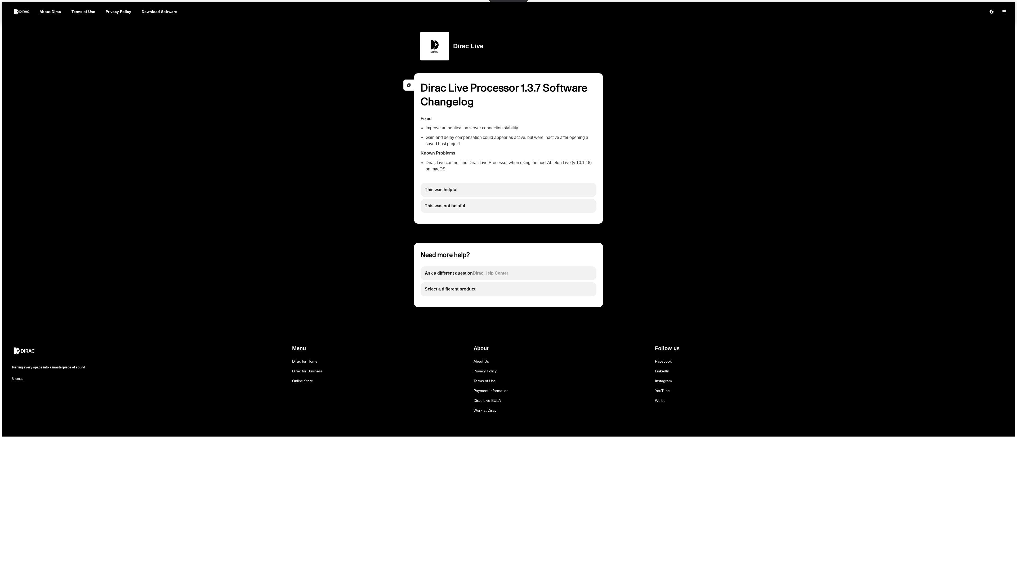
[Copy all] (409, 85)
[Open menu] (1004, 11)
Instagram (663, 381)
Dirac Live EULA (487, 400)
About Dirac (50, 12)
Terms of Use (83, 12)
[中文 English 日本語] (991, 11)
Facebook (663, 361)
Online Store (302, 381)
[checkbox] (508, 190)
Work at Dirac (485, 410)
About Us (481, 361)
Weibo (660, 400)
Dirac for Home (305, 361)
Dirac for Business (307, 371)
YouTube (662, 391)
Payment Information (491, 391)
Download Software (159, 12)
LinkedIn (662, 371)
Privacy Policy (118, 12)
